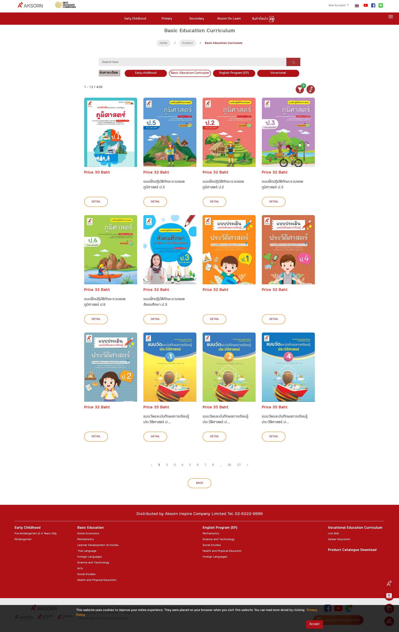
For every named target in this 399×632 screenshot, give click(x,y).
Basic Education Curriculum (190, 73)
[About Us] (389, 583)
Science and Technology (93, 563)
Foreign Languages (89, 557)
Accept (314, 624)
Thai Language (86, 551)
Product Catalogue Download (352, 550)
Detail (96, 202)
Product (187, 43)
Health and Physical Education (96, 580)
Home (163, 43)
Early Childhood (28, 528)
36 (229, 465)
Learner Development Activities (98, 545)
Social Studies (86, 574)
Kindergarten (23, 539)
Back (199, 483)
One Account (337, 6)
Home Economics (88, 534)
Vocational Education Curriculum (355, 528)
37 (239, 465)
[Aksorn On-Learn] (389, 596)
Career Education (339, 539)
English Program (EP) (234, 73)
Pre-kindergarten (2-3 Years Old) (36, 534)
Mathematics (85, 539)
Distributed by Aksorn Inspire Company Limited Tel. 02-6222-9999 (199, 514)
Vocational (278, 73)
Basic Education (90, 528)
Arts (80, 569)
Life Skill (333, 534)
